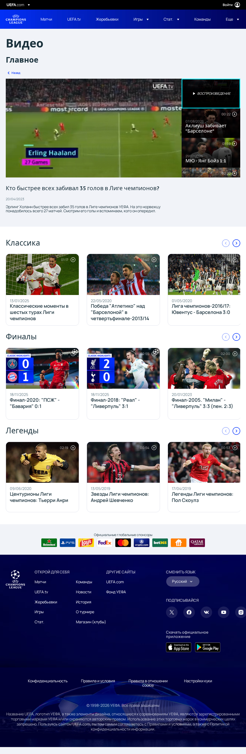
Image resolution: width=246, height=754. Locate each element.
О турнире (85, 611)
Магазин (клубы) (91, 621)
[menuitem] (47, 19)
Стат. (39, 621)
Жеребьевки (46, 602)
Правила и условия (98, 680)
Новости (83, 592)
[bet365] (160, 542)
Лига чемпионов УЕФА (16, 19)
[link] (46, 19)
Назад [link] (16, 73)
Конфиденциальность (48, 680)
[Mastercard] (123, 542)
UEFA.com (115, 581)
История (83, 602)
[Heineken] (49, 542)
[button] (141, 19)
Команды (84, 581)
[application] (94, 128)
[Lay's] (86, 542)
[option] (211, 93)
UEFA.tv (41, 592)
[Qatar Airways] (197, 542)
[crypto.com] (141, 542)
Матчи (40, 581)
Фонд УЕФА (116, 592)
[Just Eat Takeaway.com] (178, 542)
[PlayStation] (67, 542)
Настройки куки (198, 680)
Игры (39, 611)
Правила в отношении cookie (148, 683)
